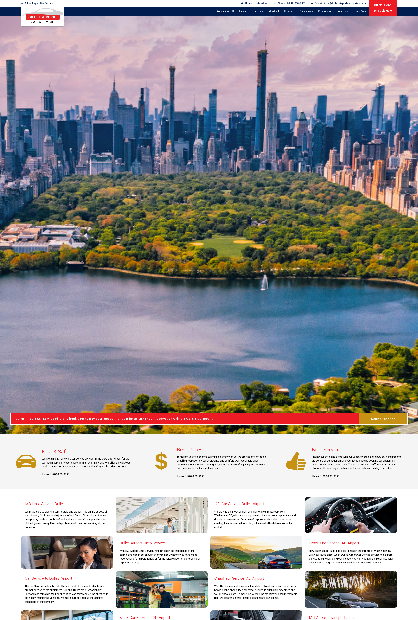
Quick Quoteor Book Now (383, 8)
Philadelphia (306, 11)
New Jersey (344, 11)
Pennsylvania (325, 11)
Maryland (274, 11)
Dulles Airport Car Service (38, 3)
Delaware (289, 11)
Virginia (259, 11)
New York (361, 11)
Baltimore (244, 11)
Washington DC (225, 11)
